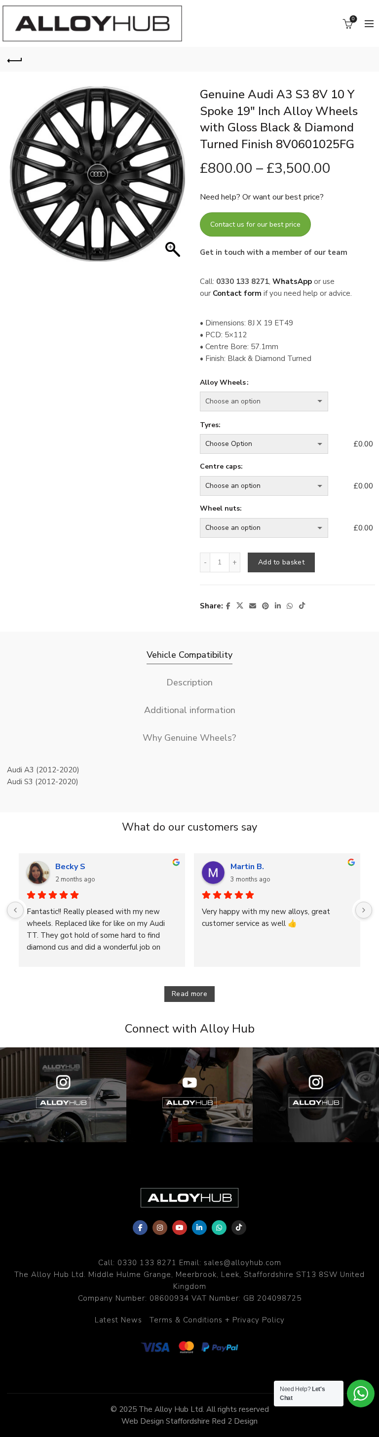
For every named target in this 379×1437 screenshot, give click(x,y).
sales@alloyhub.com (242, 1263)
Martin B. (247, 866)
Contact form (237, 293)
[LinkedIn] (199, 1227)
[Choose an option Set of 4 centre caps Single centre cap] (274, 486)
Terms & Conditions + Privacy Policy (217, 1320)
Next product (364, 59)
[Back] (14, 59)
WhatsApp (292, 281)
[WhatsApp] (219, 1227)
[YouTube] (179, 1227)
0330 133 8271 (147, 1263)
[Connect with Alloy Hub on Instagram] (63, 1094)
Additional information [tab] (189, 710)
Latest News (118, 1320)
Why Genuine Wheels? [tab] (189, 738)
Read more (189, 993)
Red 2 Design (235, 1421)
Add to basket (281, 562)
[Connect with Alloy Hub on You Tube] (189, 1094)
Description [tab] (189, 682)
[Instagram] (159, 1227)
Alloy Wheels (223, 382)
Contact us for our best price (255, 224)
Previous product (339, 59)
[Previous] (15, 910)
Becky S (70, 866)
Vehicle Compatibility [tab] (189, 655)
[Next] (363, 910)
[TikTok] (238, 1227)
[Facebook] (140, 1227)
